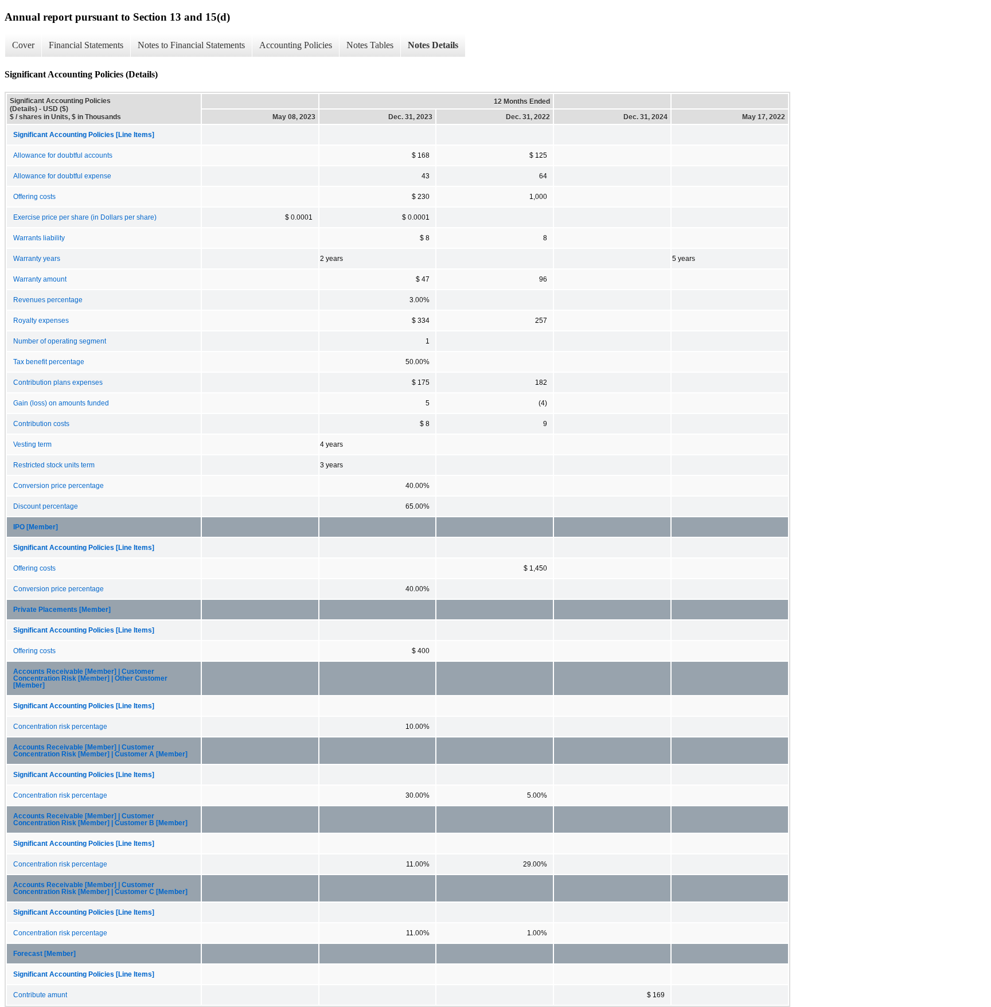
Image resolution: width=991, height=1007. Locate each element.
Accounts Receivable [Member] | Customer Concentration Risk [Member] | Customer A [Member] (100, 751)
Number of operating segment (59, 341)
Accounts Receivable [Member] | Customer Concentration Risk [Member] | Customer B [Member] (100, 819)
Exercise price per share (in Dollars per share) (85, 217)
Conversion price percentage (58, 485)
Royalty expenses (41, 320)
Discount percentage (45, 506)
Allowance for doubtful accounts (62, 155)
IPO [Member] (35, 527)
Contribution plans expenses (58, 382)
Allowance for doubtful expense (62, 176)
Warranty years (36, 258)
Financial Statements (86, 45)
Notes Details (433, 45)
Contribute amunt (40, 995)
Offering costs (34, 196)
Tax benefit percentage (48, 361)
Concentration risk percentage (60, 726)
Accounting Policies (295, 45)
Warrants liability (39, 238)
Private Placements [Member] (62, 609)
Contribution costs (41, 423)
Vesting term (32, 444)
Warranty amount (40, 279)
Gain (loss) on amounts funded (61, 403)
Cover (23, 45)
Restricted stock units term (54, 465)
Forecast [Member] (44, 953)
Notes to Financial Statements (191, 45)
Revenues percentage (48, 299)
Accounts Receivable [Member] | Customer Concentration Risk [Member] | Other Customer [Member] (90, 678)
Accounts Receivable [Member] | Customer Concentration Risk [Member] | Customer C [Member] (100, 888)
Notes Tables (369, 45)
